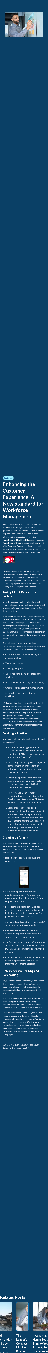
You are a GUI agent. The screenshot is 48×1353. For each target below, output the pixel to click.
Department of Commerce (14, 543)
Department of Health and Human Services (21, 540)
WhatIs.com (8, 616)
